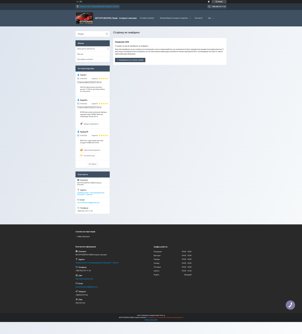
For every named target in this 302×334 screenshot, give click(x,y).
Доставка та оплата (85, 59)
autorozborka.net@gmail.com (88, 203)
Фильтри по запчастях (86, 49)
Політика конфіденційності (174, 317)
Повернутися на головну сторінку (131, 60)
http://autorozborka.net (84, 279)
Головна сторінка (147, 18)
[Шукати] (107, 34)
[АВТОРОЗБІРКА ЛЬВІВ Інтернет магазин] (84, 18)
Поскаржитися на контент (155, 317)
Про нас (80, 54)
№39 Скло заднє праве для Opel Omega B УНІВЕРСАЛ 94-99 (91, 142)
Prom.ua (162, 315)
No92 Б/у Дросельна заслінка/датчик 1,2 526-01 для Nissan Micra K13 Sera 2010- (92, 89)
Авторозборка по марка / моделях (174, 18)
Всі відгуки (92, 164)
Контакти (198, 18)
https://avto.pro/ (84, 236)
